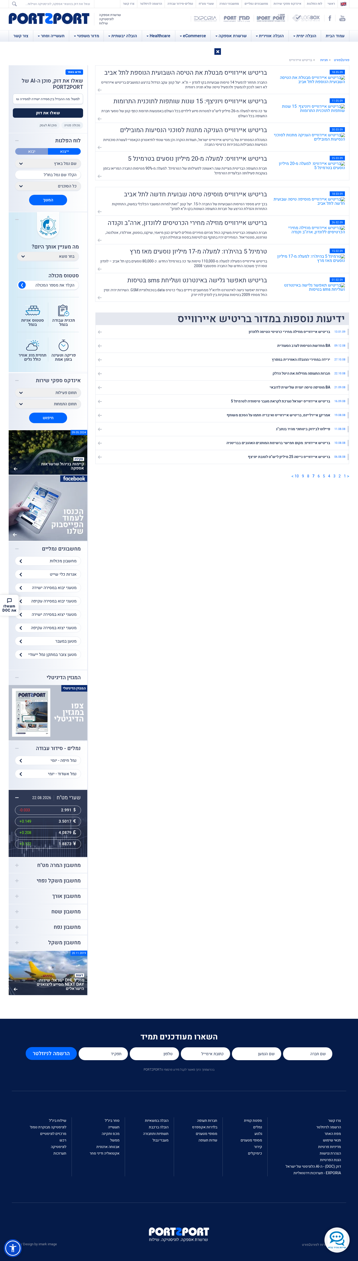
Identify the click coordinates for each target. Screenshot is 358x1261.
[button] (217, 51)
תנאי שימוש (332, 1140)
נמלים (257, 1127)
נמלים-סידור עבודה (180, 3)
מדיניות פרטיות (329, 1147)
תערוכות (59, 1153)
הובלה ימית (306, 36)
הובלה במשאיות (157, 1120)
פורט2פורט (341, 59)
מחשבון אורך (66, 896)
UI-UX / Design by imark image (34, 1244)
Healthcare (160, 36)
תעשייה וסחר (52, 36)
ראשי (330, 3)
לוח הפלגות (314, 3)
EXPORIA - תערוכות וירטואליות (317, 1173)
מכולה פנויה (72, 125)
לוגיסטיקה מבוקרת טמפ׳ (48, 1127)
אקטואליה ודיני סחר (105, 1153)
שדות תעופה (207, 1140)
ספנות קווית (253, 1120)
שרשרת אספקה (233, 36)
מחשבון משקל (64, 943)
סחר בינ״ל (112, 1120)
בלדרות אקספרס (204, 1127)
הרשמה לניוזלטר (151, 3)
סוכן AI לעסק (48, 125)
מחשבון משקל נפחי (59, 881)
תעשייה (114, 1127)
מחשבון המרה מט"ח (59, 865)
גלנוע (258, 1133)
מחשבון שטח (66, 912)
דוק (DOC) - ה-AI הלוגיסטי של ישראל (313, 1166)
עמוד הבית (335, 36)
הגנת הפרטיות (330, 1160)
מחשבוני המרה (229, 3)
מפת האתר (332, 1133)
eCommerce (194, 36)
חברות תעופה (207, 1120)
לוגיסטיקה (58, 1147)
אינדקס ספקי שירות (287, 3)
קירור (258, 1147)
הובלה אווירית (271, 36)
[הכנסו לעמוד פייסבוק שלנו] (48, 508)
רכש (62, 1140)
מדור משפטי (88, 36)
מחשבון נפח (67, 927)
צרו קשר (128, 3)
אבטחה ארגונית (108, 1147)
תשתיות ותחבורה (156, 1133)
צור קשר (20, 36)
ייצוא (64, 151)
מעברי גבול (161, 1140)
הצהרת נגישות (330, 1153)
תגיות (324, 59)
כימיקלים (255, 1153)
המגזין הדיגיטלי (64, 678)
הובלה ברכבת (159, 1127)
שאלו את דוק (48, 113)
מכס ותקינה (111, 1133)
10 (297, 476)
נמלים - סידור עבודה (58, 748)
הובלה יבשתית (124, 36)
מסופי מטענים (251, 1140)
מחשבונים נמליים (256, 3)
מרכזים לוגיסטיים (53, 1133)
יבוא (31, 151)
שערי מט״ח (206, 3)
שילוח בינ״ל (57, 1120)
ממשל (115, 1140)
